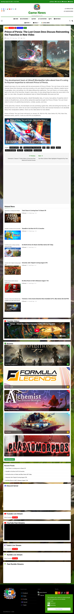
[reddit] (2, 11)
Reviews (71, 1)
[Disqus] (37, 184)
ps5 (48, 147)
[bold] (14, 9)
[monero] (4, 11)
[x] (6, 9)
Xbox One (20, 150)
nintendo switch (14, 147)
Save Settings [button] (59, 609)
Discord (25, 602)
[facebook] (1, 9)
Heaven (7, 38)
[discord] (3, 9)
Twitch (24, 605)
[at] (16, 9)
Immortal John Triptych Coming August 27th (35, 263)
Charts (52, 1)
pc (21, 147)
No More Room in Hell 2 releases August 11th (35, 280)
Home (16, 19)
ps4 (44, 147)
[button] (48, 603)
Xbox (34, 19)
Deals (36, 22)
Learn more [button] (50, 601)
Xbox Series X (37, 150)
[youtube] (10, 9)
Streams (65, 1)
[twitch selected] (12, 9)
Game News (37, 13)
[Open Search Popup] (69, 20)
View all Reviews (9, 459)
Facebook (25, 593)
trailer (52, 147)
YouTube (25, 599)
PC (51, 19)
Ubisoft (58, 147)
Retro (27, 22)
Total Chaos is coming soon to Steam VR (34, 210)
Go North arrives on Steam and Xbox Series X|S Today (37, 244)
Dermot (24, 213)
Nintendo (58, 19)
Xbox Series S (28, 150)
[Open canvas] (2, 21)
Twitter (24, 596)
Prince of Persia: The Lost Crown (32, 147)
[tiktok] (8, 9)
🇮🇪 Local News (45, 22)
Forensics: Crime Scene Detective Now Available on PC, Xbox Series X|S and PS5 (45, 298)
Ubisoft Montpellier (10, 150)
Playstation (43, 19)
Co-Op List (58, 1)
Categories (24, 19)
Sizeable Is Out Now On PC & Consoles (33, 228)
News (6, 28)
